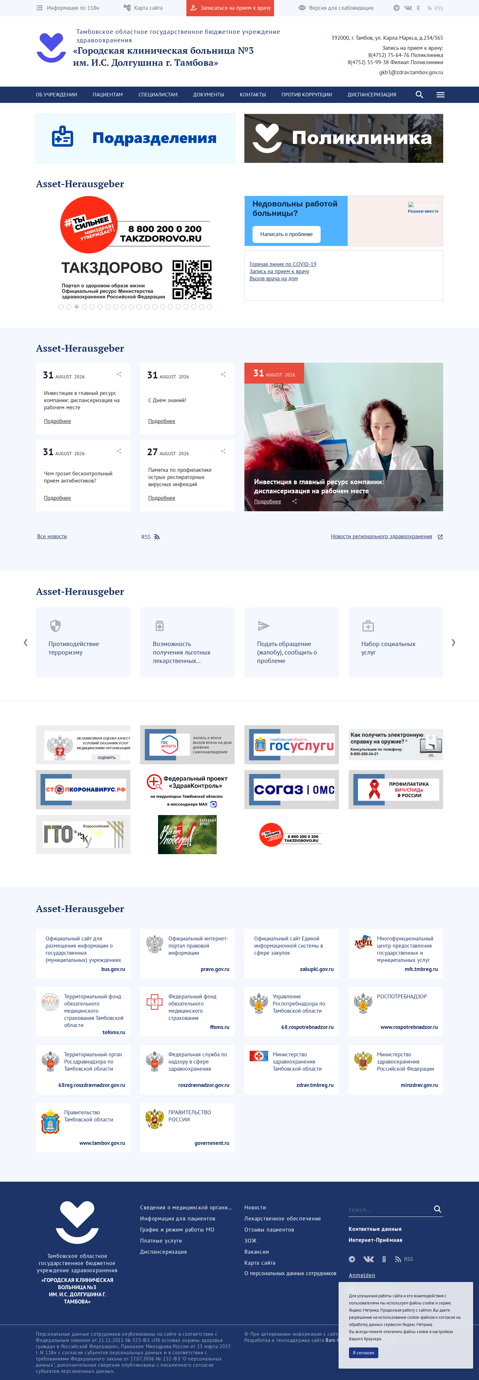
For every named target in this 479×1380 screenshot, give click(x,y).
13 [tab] (154, 306)
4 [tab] (84, 306)
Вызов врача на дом (274, 278)
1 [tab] (61, 306)
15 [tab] (170, 306)
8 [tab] (115, 306)
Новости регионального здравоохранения (381, 536)
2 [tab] (68, 306)
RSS (146, 537)
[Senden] (437, 1209)
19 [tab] (201, 306)
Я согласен (363, 1353)
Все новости (52, 536)
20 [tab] (209, 306)
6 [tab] (100, 306)
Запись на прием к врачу (279, 271)
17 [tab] (186, 306)
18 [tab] (193, 306)
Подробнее (57, 421)
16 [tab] (178, 306)
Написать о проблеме (286, 234)
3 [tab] (76, 306)
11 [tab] (139, 306)
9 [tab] (123, 306)
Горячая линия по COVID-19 (283, 264)
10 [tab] (131, 306)
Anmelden (362, 1275)
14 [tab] (162, 306)
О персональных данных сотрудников (290, 1273)
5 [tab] (92, 306)
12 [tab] (147, 306)
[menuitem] (56, 95)
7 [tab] (107, 306)
